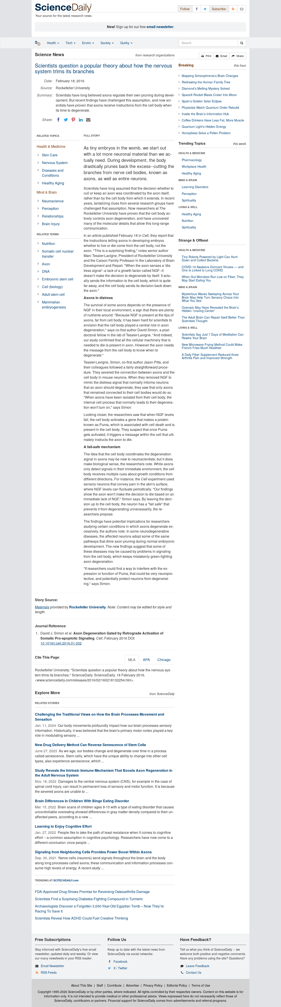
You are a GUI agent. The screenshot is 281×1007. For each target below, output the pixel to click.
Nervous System (55, 162)
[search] (242, 42)
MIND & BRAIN (187, 180)
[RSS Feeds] (233, 8)
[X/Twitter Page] (205, 8)
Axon (46, 263)
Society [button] (106, 43)
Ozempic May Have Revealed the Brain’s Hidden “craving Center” (210, 309)
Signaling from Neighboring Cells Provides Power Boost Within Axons (93, 851)
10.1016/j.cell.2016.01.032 (61, 643)
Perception (50, 208)
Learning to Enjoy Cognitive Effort (63, 826)
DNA (46, 271)
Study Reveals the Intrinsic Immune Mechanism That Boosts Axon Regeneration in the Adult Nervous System (103, 773)
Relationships (52, 216)
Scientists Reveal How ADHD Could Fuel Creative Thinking (81, 918)
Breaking (186, 65)
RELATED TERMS (48, 234)
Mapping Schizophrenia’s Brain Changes (210, 75)
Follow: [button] (185, 9)
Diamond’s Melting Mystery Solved (206, 88)
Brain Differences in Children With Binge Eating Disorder (82, 800)
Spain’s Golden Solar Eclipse (202, 101)
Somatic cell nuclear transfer (58, 254)
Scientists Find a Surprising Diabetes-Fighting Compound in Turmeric (89, 898)
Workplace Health (194, 166)
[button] (206, 56)
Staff (100, 985)
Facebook (120, 961)
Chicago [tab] (164, 659)
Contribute (114, 985)
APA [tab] (146, 659)
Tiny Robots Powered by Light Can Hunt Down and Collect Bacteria (210, 258)
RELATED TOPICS (48, 136)
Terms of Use (200, 985)
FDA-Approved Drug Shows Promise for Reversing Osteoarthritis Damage (92, 891)
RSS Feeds (49, 972)
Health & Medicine (51, 146)
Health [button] (52, 43)
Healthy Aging (53, 182)
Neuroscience (53, 200)
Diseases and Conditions (52, 173)
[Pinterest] (73, 119)
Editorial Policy (177, 985)
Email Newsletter (52, 966)
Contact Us (193, 972)
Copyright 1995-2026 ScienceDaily (62, 991)
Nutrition (48, 243)
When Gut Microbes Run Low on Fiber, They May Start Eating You (213, 278)
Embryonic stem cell (57, 279)
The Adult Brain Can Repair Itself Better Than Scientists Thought (213, 319)
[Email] (88, 119)
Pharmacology (192, 160)
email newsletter (160, 26)
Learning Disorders (195, 187)
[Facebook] (58, 119)
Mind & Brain (47, 192)
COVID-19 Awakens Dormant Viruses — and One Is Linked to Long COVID (212, 268)
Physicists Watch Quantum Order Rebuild (210, 107)
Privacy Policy (152, 985)
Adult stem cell (53, 294)
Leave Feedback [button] (197, 966)
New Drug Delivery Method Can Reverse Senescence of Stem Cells (90, 744)
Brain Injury (51, 223)
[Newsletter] (241, 8)
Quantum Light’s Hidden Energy (204, 126)
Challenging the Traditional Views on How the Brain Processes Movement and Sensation (99, 717)
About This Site (81, 985)
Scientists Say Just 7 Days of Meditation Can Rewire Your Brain (213, 336)
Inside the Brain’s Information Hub (205, 114)
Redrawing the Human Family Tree (206, 82)
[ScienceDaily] (63, 7)
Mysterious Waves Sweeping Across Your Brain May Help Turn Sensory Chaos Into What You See (210, 297)
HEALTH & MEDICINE (191, 153)
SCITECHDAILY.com (66, 880)
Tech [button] (69, 43)
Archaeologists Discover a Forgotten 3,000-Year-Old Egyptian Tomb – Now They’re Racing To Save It (99, 909)
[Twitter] (65, 119)
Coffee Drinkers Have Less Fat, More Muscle (213, 120)
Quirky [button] (125, 43)
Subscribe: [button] (219, 9)
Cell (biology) (52, 286)
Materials (42, 607)
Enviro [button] (87, 43)
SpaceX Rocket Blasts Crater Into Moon (209, 95)
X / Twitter (120, 968)
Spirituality (189, 200)
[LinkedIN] (80, 119)
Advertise (132, 985)
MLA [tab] (131, 659)
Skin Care (50, 154)
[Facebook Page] (196, 8)
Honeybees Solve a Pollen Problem (206, 133)
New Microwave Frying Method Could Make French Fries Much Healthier (212, 346)
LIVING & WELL (188, 207)
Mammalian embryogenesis (54, 304)
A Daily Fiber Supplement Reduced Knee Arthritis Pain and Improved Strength (210, 356)
